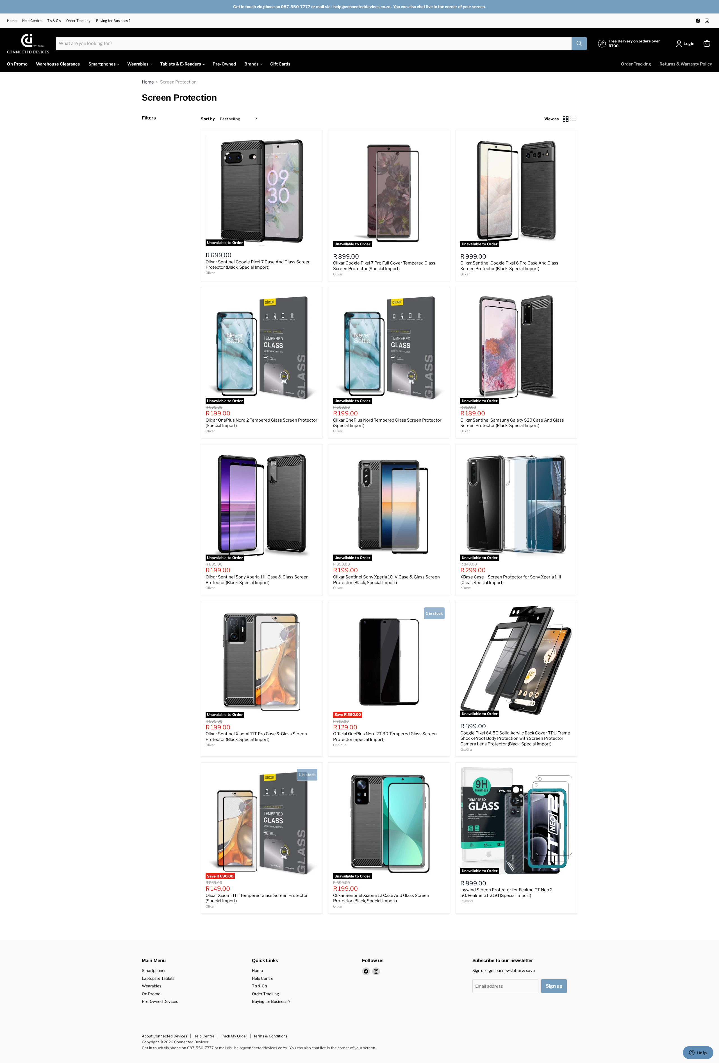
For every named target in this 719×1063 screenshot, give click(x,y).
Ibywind (466, 901)
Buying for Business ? (113, 21)
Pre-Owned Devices (160, 1001)
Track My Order (234, 1036)
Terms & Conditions (270, 1036)
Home (12, 21)
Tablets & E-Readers (181, 64)
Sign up (554, 986)
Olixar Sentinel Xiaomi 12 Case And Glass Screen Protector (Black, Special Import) (381, 898)
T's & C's (54, 21)
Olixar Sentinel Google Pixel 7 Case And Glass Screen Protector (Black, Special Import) (258, 264)
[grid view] (566, 119)
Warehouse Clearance (58, 64)
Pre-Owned (224, 64)
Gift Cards (280, 64)
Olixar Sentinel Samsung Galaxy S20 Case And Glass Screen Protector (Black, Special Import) (512, 423)
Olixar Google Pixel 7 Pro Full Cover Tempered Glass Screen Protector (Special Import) (384, 266)
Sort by (208, 119)
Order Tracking (78, 21)
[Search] (579, 43)
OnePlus (339, 745)
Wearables (138, 64)
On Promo (17, 64)
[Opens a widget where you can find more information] (697, 1053)
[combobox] (314, 43)
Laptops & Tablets (158, 978)
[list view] (573, 119)
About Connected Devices (164, 1036)
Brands (252, 64)
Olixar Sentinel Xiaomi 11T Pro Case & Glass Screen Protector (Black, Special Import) (256, 736)
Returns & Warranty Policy (685, 64)
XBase (465, 588)
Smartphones (102, 64)
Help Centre (32, 21)
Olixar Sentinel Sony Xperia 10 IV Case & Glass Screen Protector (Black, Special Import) (386, 580)
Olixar (210, 273)
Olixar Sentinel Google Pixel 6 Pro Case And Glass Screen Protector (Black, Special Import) (509, 266)
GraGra (466, 749)
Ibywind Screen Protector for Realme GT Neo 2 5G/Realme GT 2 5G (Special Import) (506, 892)
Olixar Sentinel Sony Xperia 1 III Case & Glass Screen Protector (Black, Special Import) (257, 580)
